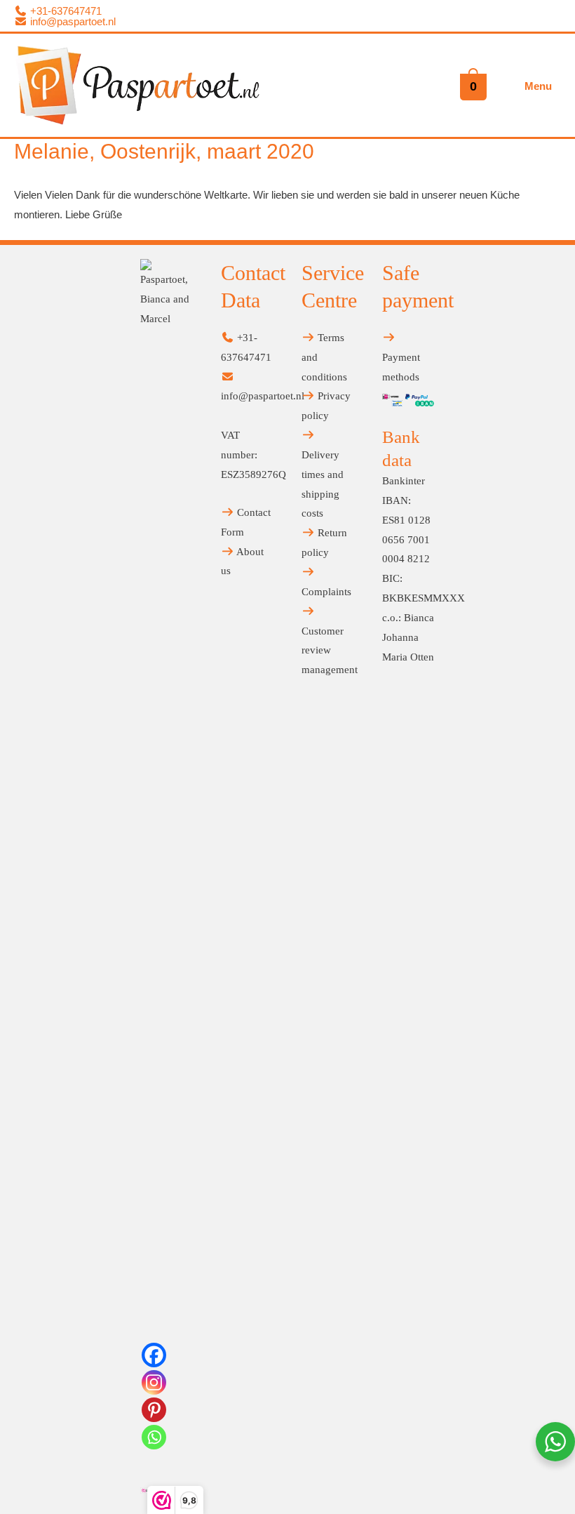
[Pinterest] (154, 1409)
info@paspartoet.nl (71, 21)
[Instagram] (154, 1382)
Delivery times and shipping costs (323, 484)
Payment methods (401, 367)
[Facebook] (154, 1355)
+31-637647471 (64, 11)
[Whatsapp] (154, 1437)
